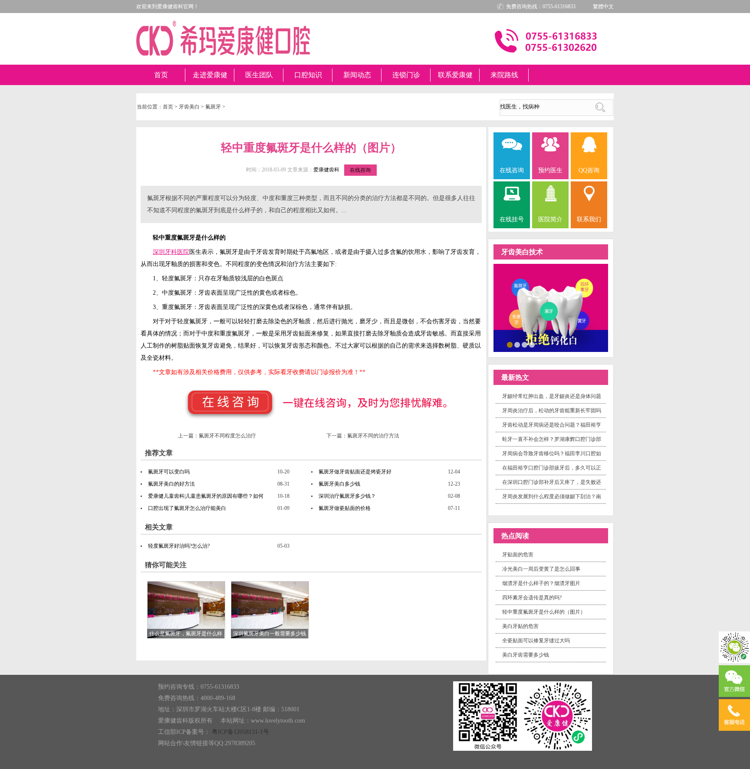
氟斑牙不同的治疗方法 (373, 436)
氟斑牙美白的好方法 (171, 484)
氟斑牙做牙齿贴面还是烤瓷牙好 (355, 472)
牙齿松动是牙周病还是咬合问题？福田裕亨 (551, 425)
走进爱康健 (210, 75)
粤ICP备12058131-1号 (240, 732)
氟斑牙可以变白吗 (169, 472)
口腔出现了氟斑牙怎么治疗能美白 (187, 508)
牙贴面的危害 (517, 555)
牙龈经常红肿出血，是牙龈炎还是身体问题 (551, 396)
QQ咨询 (589, 170)
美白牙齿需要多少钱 (525, 655)
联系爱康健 (455, 75)
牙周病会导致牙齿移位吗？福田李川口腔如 (551, 453)
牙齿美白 (189, 107)
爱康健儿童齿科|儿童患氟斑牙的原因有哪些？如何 (205, 496)
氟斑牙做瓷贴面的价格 (345, 508)
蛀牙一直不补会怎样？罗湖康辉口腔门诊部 (551, 439)
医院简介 (550, 219)
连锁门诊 (406, 75)
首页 (161, 75)
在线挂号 (512, 219)
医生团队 (259, 75)
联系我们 (589, 219)
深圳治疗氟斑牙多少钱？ (347, 496)
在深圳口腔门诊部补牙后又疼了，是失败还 (551, 482)
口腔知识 (308, 75)
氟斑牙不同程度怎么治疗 (227, 436)
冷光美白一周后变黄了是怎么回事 (541, 569)
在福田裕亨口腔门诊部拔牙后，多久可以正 (551, 468)
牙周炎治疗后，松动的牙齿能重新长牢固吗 (551, 411)
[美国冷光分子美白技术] (550, 307)
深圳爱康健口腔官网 (223, 38)
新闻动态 (357, 75)
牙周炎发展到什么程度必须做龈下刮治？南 (551, 496)
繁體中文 (603, 6)
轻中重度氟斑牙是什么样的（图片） (544, 612)
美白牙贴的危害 (520, 626)
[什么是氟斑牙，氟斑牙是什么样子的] (186, 609)
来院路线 (504, 75)
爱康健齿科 (326, 170)
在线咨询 (360, 170)
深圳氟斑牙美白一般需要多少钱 (269, 634)
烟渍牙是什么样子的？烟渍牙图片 (541, 583)
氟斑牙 (213, 107)
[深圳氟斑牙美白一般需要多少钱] (270, 609)
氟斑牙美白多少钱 (339, 484)
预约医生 (550, 170)
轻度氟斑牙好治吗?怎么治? (179, 546)
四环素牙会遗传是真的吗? (532, 598)
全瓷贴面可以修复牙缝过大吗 (536, 641)
